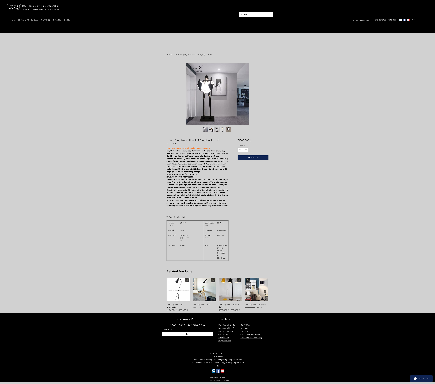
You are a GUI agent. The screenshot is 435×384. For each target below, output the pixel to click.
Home (169, 54)
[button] (23, 20)
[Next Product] (271, 289)
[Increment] (246, 149)
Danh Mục (224, 319)
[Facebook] (404, 20)
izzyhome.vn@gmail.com (360, 20)
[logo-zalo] (400, 20)
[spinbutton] (243, 149)
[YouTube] (408, 20)
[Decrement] (239, 149)
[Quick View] (178, 289)
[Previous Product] (163, 289)
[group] (217, 295)
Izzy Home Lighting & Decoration (41, 6)
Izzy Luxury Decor (187, 319)
